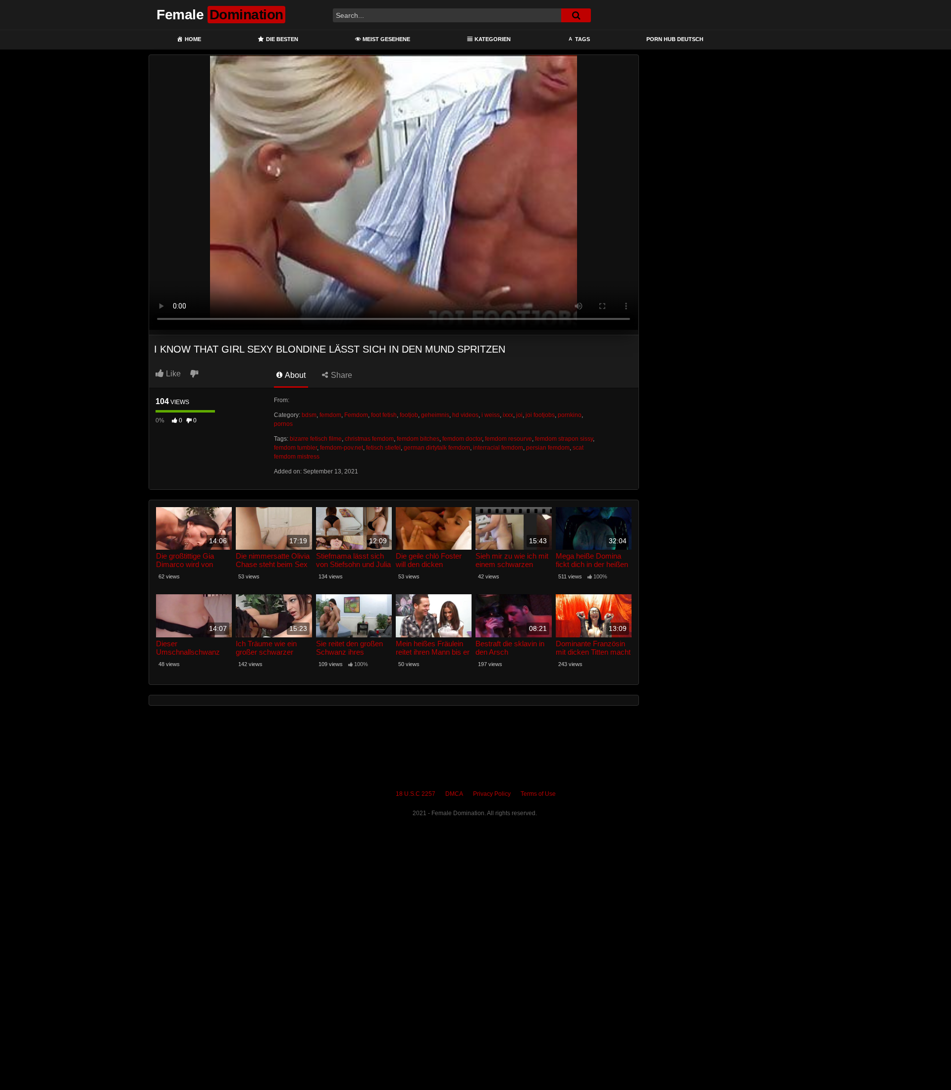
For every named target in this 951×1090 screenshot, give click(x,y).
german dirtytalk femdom (437, 447)
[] (576, 15)
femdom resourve (508, 438)
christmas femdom (369, 438)
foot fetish (384, 415)
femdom (330, 415)
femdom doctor (462, 438)
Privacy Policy (492, 793)
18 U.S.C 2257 (415, 793)
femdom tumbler (295, 447)
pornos (283, 423)
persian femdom (548, 447)
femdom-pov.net (341, 447)
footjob (409, 415)
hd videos (465, 415)
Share (340, 375)
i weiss (490, 415)
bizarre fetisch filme (316, 438)
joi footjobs (540, 415)
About (294, 375)
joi (519, 415)
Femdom (356, 415)
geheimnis (435, 415)
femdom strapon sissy (564, 438)
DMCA (454, 793)
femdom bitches (418, 438)
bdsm (309, 415)
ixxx (508, 415)
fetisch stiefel (383, 447)
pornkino (569, 415)
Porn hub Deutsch (674, 39)
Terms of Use (538, 793)
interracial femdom (498, 447)
